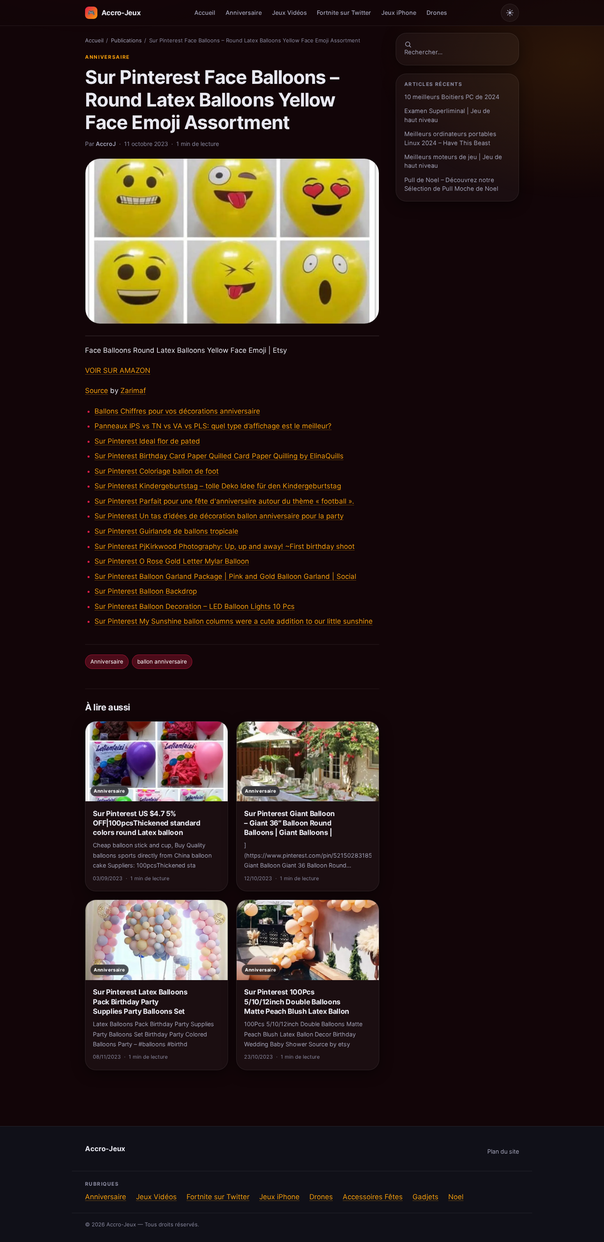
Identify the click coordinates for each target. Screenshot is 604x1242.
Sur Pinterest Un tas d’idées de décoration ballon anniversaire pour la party (219, 516)
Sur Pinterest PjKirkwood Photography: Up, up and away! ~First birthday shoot (225, 546)
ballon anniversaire (162, 661)
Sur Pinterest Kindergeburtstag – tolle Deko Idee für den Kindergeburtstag (218, 486)
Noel (455, 1197)
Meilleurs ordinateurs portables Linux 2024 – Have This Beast (450, 138)
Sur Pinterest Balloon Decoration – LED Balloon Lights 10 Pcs (195, 606)
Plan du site (503, 1151)
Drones (436, 12)
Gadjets (425, 1197)
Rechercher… (423, 52)
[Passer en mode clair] (510, 13)
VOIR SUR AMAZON (117, 370)
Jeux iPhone (398, 12)
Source (96, 390)
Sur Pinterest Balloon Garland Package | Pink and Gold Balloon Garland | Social (225, 576)
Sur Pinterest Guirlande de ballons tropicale (166, 531)
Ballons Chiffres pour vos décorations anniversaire (177, 411)
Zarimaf (133, 390)
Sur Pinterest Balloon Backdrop (146, 591)
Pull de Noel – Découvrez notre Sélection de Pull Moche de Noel (451, 184)
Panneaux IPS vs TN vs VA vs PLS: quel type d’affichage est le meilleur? (213, 426)
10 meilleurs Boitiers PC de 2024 (452, 97)
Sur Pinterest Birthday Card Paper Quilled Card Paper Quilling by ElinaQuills (219, 456)
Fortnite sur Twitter (344, 12)
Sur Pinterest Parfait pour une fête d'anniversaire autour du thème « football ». (224, 501)
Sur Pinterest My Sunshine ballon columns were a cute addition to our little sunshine (234, 621)
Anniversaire (244, 12)
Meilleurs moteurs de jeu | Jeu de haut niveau (453, 161)
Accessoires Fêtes (373, 1197)
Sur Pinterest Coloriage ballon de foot (157, 471)
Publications (126, 40)
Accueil (204, 12)
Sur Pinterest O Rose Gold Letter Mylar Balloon (172, 561)
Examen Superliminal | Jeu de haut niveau (447, 115)
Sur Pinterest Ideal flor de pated (147, 441)
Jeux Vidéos (289, 12)
